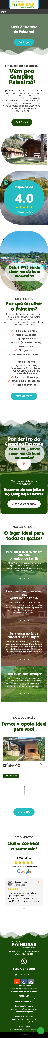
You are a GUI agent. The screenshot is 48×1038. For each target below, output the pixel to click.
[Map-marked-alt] (31, 982)
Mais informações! (24, 1011)
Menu (3, 12)
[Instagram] (17, 982)
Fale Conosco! (24, 969)
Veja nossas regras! (24, 1001)
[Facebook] (24, 982)
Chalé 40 (11, 766)
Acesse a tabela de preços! (24, 991)
